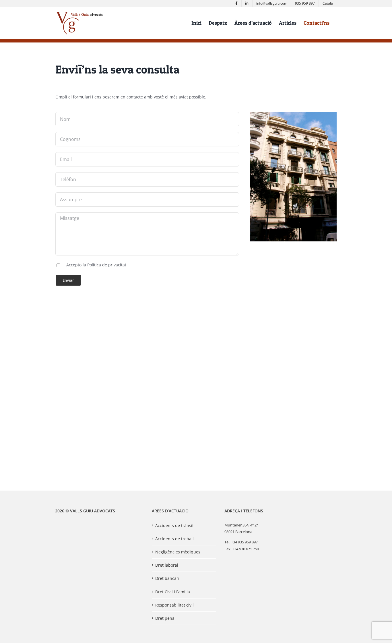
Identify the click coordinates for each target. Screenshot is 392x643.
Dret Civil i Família (172, 591)
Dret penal (165, 618)
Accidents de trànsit (174, 525)
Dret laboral (166, 565)
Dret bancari (167, 578)
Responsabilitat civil (174, 605)
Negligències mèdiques (177, 552)
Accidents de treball (174, 538)
